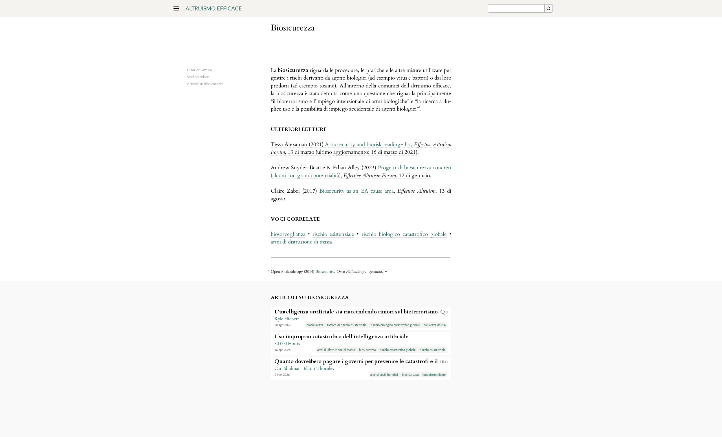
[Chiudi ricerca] (548, 8)
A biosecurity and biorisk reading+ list (368, 144)
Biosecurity (324, 271)
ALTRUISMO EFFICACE (214, 8)
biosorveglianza (288, 234)
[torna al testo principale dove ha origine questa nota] (386, 271)
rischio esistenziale (333, 234)
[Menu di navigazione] (176, 8)
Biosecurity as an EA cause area (356, 191)
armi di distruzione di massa (301, 241)
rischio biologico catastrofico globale (404, 234)
